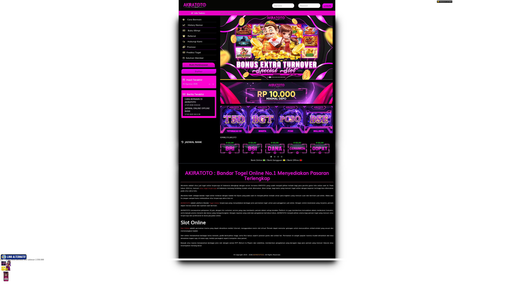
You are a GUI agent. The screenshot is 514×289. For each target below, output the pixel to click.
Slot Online (185, 228)
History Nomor (194, 24)
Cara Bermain (194, 19)
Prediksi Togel (193, 52)
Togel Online (214, 203)
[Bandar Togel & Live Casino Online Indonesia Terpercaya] (276, 91)
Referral (191, 35)
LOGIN (327, 5)
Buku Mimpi (193, 30)
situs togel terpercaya (208, 188)
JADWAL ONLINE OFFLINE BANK (197, 109)
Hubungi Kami (194, 41)
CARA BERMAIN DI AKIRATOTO (193, 100)
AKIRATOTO (185, 203)
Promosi (191, 46)
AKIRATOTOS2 (258, 254)
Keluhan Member (195, 57)
